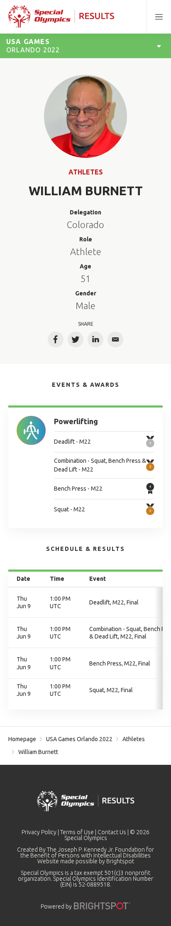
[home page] (61, 16)
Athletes (85, 172)
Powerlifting (76, 421)
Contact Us (112, 832)
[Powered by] (102, 905)
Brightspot (120, 861)
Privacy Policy (39, 832)
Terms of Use (77, 832)
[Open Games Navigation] (159, 45)
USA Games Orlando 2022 (79, 739)
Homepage (22, 739)
